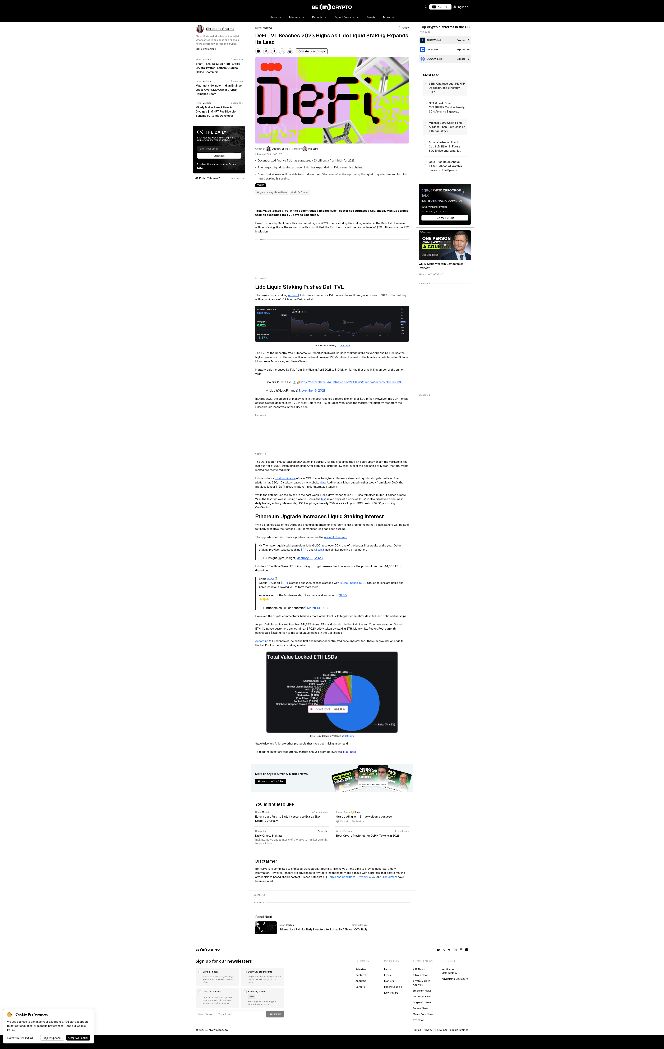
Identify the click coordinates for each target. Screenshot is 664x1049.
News (258, 27)
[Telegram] (274, 51)
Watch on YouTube (430, 274)
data (323, 482)
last (323, 499)
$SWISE (319, 550)
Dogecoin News (422, 1002)
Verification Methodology (449, 971)
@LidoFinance (349, 583)
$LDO (270, 579)
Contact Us (362, 975)
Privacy (428, 1030)
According (261, 641)
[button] (217, 977)
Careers (360, 986)
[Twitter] (266, 51)
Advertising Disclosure (455, 978)
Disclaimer (441, 1030)
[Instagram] (290, 51)
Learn (387, 975)
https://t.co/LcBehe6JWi (316, 382)
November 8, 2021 (312, 390)
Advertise (361, 969)
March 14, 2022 (318, 608)
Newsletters (391, 992)
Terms (417, 1030)
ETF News (418, 1020)
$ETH (284, 583)
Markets (267, 27)
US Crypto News (422, 996)
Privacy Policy (366, 877)
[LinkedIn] (282, 51)
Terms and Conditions (341, 877)
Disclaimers (389, 877)
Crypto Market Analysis (421, 982)
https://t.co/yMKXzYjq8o (349, 382)
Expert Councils (393, 986)
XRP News (419, 969)
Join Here (235, 178)
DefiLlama (345, 345)
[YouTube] (258, 51)
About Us (361, 981)
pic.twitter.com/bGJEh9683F (384, 382)
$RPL (304, 550)
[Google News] (466, 949)
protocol (293, 295)
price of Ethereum (335, 537)
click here (349, 752)
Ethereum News (422, 990)
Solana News (420, 1008)
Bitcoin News (420, 975)
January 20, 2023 (310, 558)
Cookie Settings (459, 1030)
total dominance (285, 478)
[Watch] (445, 245)
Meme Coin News (423, 1014)
